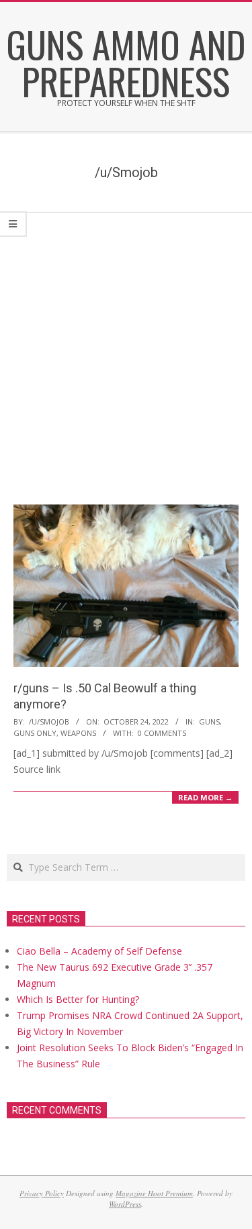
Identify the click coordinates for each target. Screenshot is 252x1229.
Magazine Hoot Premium (154, 1193)
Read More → (205, 797)
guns (209, 721)
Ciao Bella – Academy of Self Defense (99, 951)
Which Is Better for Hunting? (78, 999)
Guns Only (34, 733)
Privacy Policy (41, 1193)
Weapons (78, 733)
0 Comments (162, 733)
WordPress (125, 1204)
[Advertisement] (126, 345)
